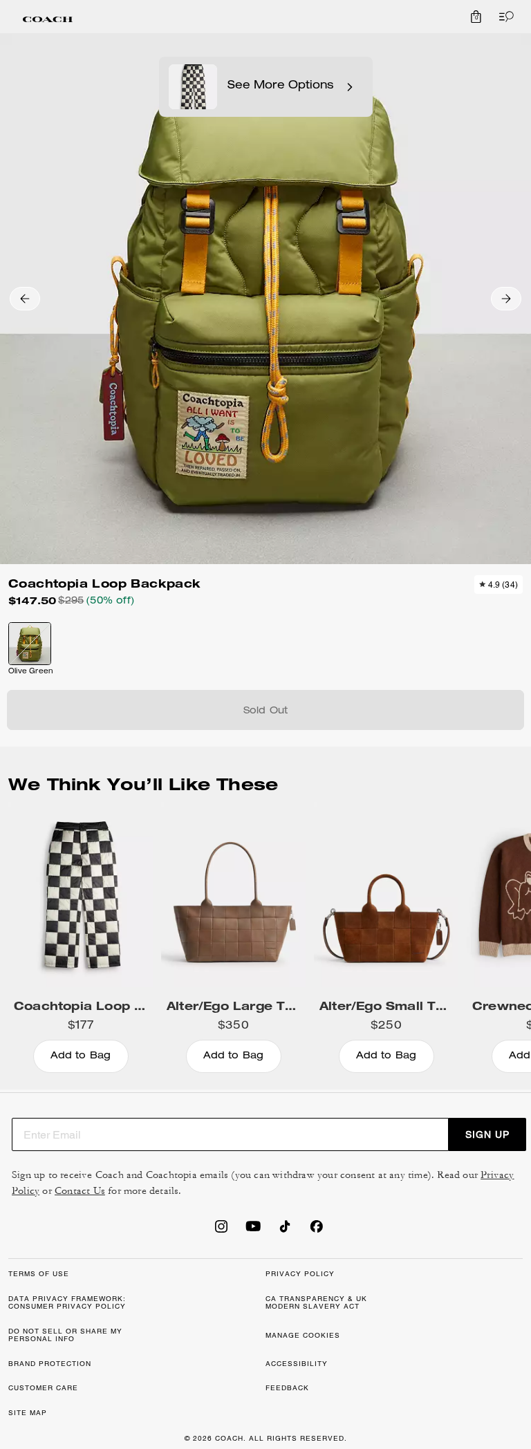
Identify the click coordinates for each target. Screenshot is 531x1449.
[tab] (47, 19)
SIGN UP (487, 1134)
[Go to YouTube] (253, 1230)
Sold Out (265, 711)
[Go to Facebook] (316, 1230)
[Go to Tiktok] (285, 1230)
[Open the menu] (503, 17)
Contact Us (80, 1190)
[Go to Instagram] (221, 1230)
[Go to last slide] (25, 299)
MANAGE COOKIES (303, 1335)
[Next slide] (506, 299)
